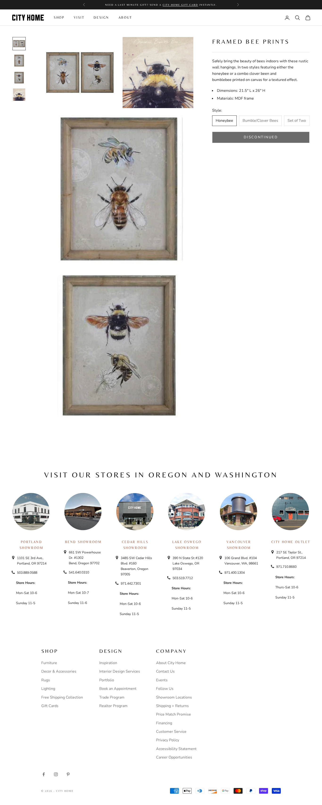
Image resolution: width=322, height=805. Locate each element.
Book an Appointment (117, 688)
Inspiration (108, 663)
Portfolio (106, 680)
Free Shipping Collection (62, 697)
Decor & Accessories (58, 671)
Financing (164, 723)
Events (162, 680)
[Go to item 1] (19, 43)
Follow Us (164, 688)
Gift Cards (49, 705)
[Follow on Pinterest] (68, 774)
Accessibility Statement (176, 748)
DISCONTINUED (261, 137)
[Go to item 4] (19, 94)
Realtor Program (113, 705)
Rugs (45, 680)
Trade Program (111, 697)
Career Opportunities (174, 757)
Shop (59, 17)
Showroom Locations (174, 697)
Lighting (48, 688)
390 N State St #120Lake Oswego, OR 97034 (188, 563)
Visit (79, 17)
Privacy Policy (167, 740)
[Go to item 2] (19, 60)
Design (101, 17)
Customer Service (171, 731)
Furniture (49, 663)
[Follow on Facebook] (43, 774)
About (125, 17)
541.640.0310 (79, 572)
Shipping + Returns (172, 705)
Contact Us (165, 671)
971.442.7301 (131, 583)
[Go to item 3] (19, 77)
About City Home (171, 663)
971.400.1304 (234, 572)
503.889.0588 (27, 572)
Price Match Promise (173, 714)
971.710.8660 (286, 567)
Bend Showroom (83, 542)
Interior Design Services (119, 671)
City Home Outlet (290, 542)
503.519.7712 (183, 578)
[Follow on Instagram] (56, 774)
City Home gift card (180, 4)
